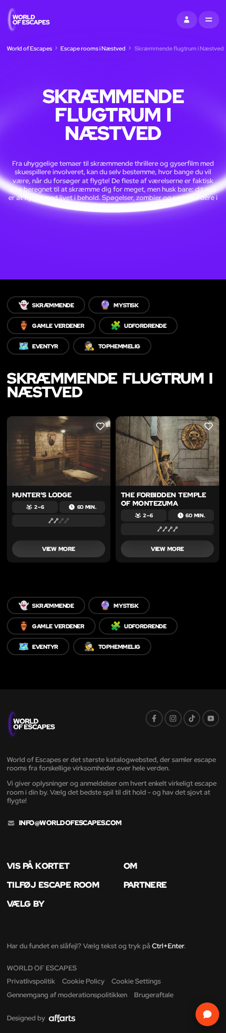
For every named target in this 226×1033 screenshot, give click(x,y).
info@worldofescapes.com (70, 823)
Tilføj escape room (53, 884)
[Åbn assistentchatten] (208, 1014)
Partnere (145, 884)
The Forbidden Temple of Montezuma (164, 499)
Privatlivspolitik (31, 981)
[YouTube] (211, 718)
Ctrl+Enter (168, 945)
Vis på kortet (38, 865)
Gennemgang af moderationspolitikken (67, 994)
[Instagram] (173, 718)
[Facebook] (154, 718)
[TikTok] (192, 718)
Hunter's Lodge (42, 494)
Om (130, 865)
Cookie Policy (83, 981)
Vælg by (25, 903)
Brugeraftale (153, 994)
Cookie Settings (136, 981)
